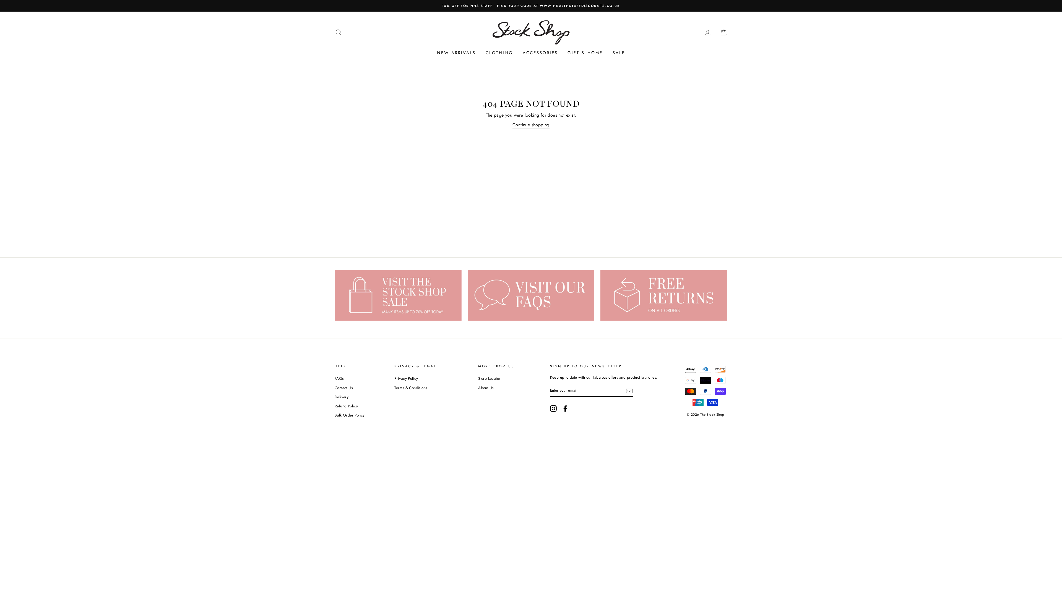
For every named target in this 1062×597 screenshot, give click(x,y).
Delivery (341, 397)
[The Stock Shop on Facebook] (565, 408)
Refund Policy (346, 406)
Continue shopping (531, 125)
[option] (531, 6)
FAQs (339, 378)
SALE (619, 53)
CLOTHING (499, 53)
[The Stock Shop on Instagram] (553, 408)
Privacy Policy (406, 378)
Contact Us (344, 388)
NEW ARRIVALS (456, 53)
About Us (485, 388)
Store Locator (489, 378)
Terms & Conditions (410, 388)
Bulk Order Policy (350, 415)
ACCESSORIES (540, 53)
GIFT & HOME (585, 53)
